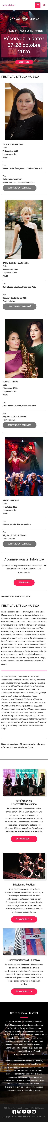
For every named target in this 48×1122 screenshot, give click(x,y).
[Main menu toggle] (38, 5)
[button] (19, 188)
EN (44, 5)
